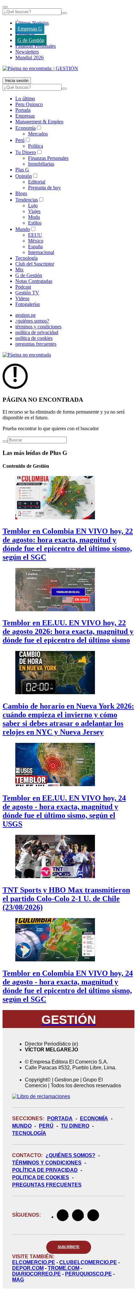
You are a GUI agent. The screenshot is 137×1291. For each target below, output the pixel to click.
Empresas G (30, 28)
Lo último (25, 98)
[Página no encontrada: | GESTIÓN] (40, 68)
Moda (34, 217)
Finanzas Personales (35, 46)
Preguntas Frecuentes (47, 1185)
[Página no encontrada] (27, 355)
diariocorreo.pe (36, 1274)
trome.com (63, 1268)
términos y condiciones (38, 326)
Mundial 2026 (29, 57)
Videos (22, 298)
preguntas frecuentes (35, 344)
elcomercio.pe (33, 1262)
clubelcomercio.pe (88, 1262)
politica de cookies (34, 338)
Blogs (21, 193)
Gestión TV (27, 292)
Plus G (22, 169)
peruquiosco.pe (88, 1274)
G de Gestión (31, 40)
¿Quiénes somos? (70, 1155)
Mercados (38, 133)
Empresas (25, 34)
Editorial (36, 182)
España (35, 246)
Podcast (23, 287)
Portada (23, 110)
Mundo (22, 229)
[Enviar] (64, 13)
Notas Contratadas (33, 281)
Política (35, 146)
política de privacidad (36, 332)
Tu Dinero (25, 152)
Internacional (41, 252)
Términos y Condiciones (47, 1162)
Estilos (34, 223)
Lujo (33, 205)
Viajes (34, 211)
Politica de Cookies (40, 1177)
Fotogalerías (27, 304)
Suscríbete (69, 1247)
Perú (20, 140)
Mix (19, 269)
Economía (25, 128)
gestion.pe (25, 315)
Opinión (23, 176)
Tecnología (26, 258)
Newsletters (27, 51)
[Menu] (5, 7)
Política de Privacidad (45, 1170)
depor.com (28, 1268)
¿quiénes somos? (32, 321)
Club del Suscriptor (34, 264)
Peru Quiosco (29, 104)
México (35, 240)
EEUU (35, 235)
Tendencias (26, 199)
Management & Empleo (39, 121)
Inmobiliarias (41, 164)
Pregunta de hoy (44, 187)
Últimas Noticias (32, 23)
